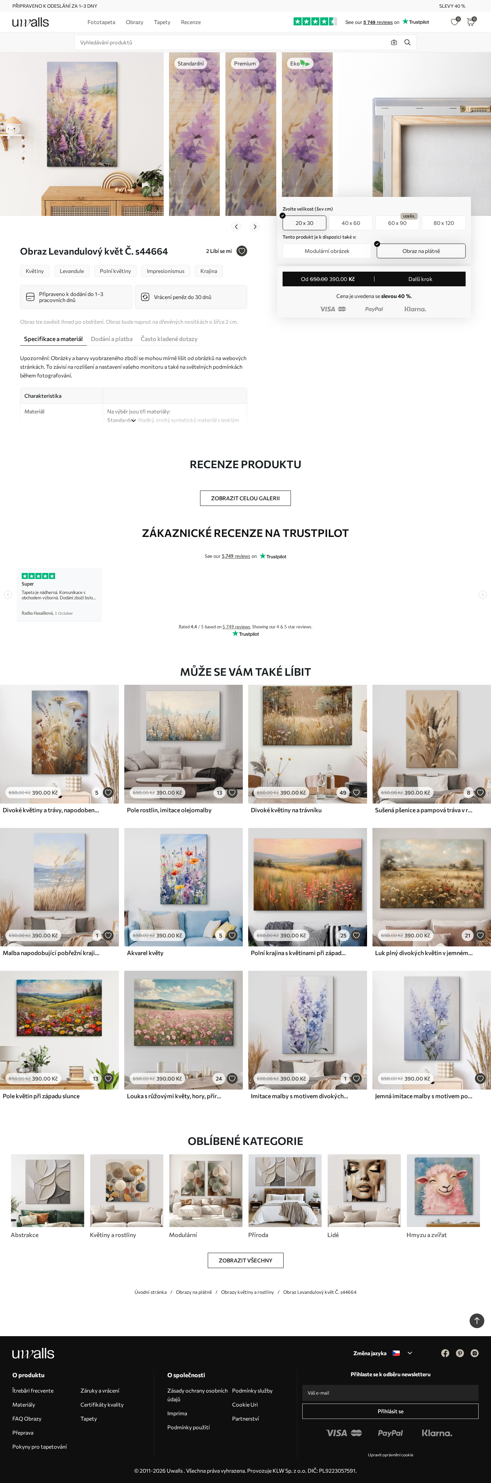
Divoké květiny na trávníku (286, 810)
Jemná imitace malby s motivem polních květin (424, 1096)
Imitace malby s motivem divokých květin (299, 1096)
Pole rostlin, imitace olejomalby (169, 810)
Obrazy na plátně (194, 1292)
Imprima (177, 1413)
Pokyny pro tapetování (39, 1446)
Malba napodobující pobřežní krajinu (51, 952)
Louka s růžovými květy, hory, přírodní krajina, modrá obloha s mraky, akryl (175, 1096)
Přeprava (22, 1432)
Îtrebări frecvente (32, 1390)
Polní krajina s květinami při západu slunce (299, 952)
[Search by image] (394, 42)
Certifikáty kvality (102, 1404)
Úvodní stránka (151, 1292)
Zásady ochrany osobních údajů (197, 1394)
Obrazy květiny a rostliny (247, 1292)
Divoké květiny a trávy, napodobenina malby (51, 810)
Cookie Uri (245, 1404)
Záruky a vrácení (99, 1390)
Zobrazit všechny (246, 1260)
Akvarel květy (145, 952)
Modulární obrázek (327, 251)
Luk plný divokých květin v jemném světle (424, 952)
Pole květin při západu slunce (41, 1096)
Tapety (88, 1418)
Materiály (23, 1404)
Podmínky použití (188, 1427)
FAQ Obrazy (26, 1418)
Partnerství (245, 1418)
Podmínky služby (252, 1390)
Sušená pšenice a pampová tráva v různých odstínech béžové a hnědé (424, 810)
